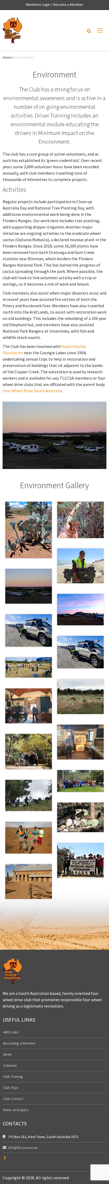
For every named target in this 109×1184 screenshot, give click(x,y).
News (7, 1054)
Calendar (10, 1065)
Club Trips (11, 1087)
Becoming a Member (19, 1043)
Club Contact (13, 1098)
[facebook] (5, 1158)
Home (7, 57)
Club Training (13, 1076)
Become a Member (68, 4)
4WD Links (11, 1032)
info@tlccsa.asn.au (23, 1147)
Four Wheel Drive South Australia (32, 390)
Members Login (38, 4)
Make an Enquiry (16, 1109)
